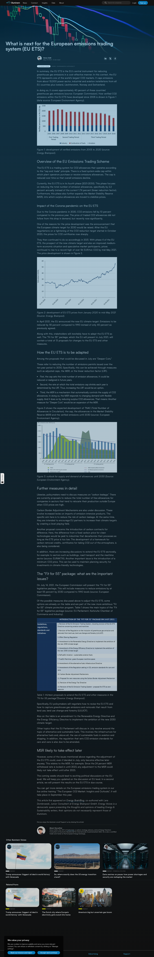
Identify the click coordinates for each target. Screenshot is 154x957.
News (25, 3)
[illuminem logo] (13, 3)
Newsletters (2, 477)
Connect (34, 3)
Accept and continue (48, 953)
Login (134, 3)
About (61, 3)
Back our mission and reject (21, 953)
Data (53, 3)
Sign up (143, 3)
